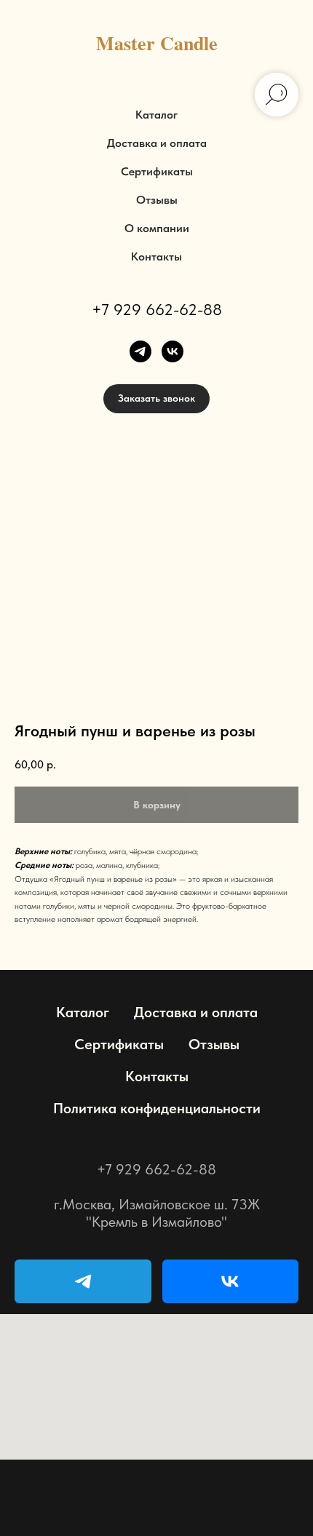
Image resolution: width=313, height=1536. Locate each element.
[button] (156, 398)
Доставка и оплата (157, 143)
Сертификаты (157, 171)
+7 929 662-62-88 (157, 309)
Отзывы (157, 200)
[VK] (230, 1281)
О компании (156, 228)
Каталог (156, 115)
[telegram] (140, 351)
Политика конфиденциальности (157, 1108)
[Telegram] (83, 1281)
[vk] (172, 351)
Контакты (156, 256)
